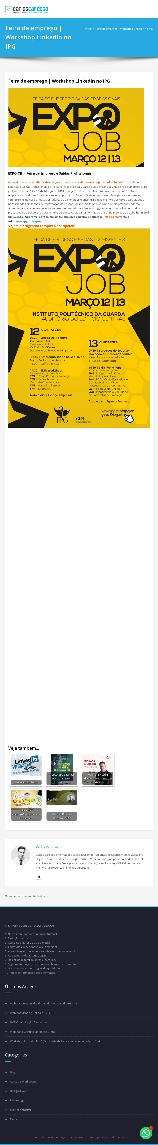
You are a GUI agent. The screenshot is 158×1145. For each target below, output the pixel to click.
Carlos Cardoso (47, 847)
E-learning (16, 1100)
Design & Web (19, 1091)
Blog (12, 1072)
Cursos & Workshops (23, 1081)
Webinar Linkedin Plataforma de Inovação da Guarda (43, 1003)
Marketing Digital (20, 1110)
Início (88, 29)
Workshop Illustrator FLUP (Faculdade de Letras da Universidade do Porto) (56, 1041)
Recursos (16, 1119)
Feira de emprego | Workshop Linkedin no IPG (124, 29)
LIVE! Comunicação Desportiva (29, 1022)
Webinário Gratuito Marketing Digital (32, 1032)
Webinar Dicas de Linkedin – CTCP (31, 1013)
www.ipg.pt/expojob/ (30, 221)
